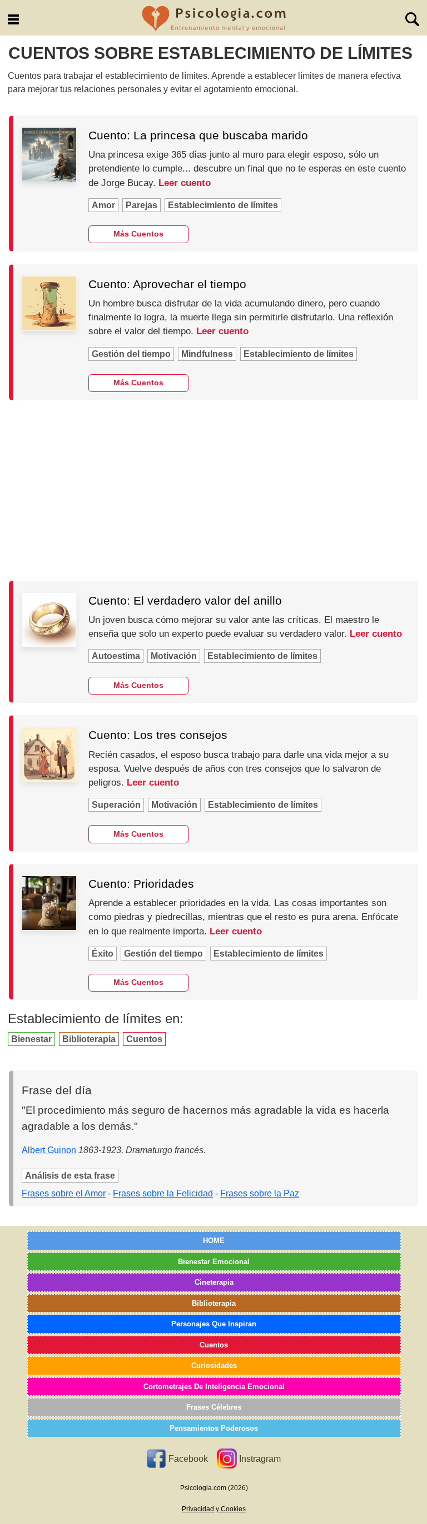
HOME (214, 1240)
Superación (116, 804)
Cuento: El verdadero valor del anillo (185, 600)
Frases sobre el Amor (64, 1193)
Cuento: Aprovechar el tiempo (167, 284)
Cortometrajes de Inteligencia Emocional (214, 1386)
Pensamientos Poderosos (214, 1428)
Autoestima (116, 656)
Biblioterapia (89, 1039)
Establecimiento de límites (223, 205)
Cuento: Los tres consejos (157, 734)
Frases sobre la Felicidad (163, 1193)
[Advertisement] (213, 490)
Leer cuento (184, 183)
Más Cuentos (138, 233)
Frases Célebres (213, 1407)
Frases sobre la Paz (259, 1193)
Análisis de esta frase (70, 1175)
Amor (103, 205)
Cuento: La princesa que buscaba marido (198, 135)
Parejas (141, 205)
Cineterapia (214, 1282)
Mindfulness (207, 354)
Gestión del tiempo (131, 354)
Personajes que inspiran (213, 1324)
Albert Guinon (49, 1150)
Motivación (174, 656)
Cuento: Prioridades (141, 883)
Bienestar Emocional (214, 1262)
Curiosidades (214, 1365)
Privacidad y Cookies (214, 1509)
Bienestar (31, 1039)
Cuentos (144, 1039)
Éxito (102, 953)
